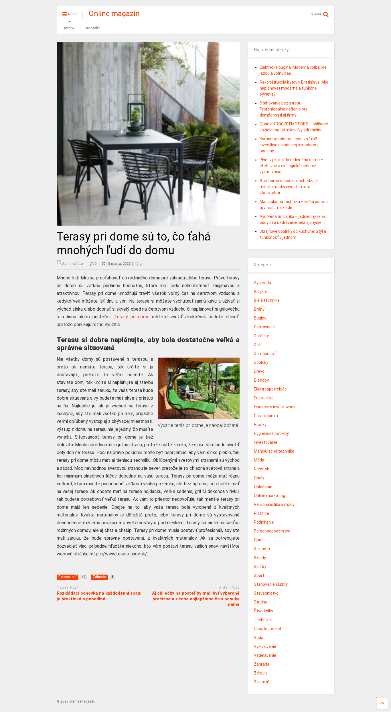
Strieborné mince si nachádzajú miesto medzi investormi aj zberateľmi (289, 186)
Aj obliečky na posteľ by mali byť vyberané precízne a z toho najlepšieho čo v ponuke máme (196, 599)
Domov (68, 28)
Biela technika (267, 300)
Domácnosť (265, 353)
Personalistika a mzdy (274, 504)
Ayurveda (262, 282)
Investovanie (265, 442)
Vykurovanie (265, 646)
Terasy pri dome (132, 316)
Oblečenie (263, 486)
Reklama (262, 549)
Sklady (260, 557)
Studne (260, 602)
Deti (257, 344)
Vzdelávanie (265, 655)
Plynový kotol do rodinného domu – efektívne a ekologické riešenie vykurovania (291, 165)
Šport (259, 575)
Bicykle (260, 291)
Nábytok (261, 469)
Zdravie (261, 673)
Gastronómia (266, 415)
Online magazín (114, 13)
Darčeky (261, 336)
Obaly (259, 478)
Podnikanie (264, 522)
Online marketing (269, 495)
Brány (259, 309)
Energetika (264, 398)
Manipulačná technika (274, 451)
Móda (259, 460)
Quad (259, 540)
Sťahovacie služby (271, 584)
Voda (258, 637)
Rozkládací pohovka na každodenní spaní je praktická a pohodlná (99, 596)
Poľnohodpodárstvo (272, 531)
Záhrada (261, 664)
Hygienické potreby (271, 433)
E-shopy (261, 380)
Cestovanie (264, 327)
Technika (262, 620)
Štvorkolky (263, 611)
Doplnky (261, 362)
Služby (260, 566)
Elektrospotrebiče (270, 389)
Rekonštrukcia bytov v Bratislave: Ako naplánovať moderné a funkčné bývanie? (294, 88)
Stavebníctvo (266, 593)
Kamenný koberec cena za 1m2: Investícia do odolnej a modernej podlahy (289, 145)
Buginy (260, 318)
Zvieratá (261, 682)
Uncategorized (267, 628)
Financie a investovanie (275, 407)
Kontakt (93, 28)
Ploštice (261, 513)
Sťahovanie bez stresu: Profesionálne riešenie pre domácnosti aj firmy (284, 109)
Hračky (260, 424)
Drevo (259, 371)
